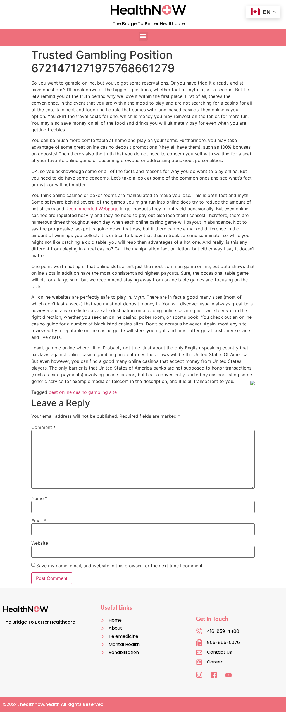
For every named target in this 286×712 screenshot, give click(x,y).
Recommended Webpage (92, 208)
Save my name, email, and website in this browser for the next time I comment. (120, 565)
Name (39, 498)
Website (39, 543)
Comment (43, 427)
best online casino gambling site (83, 392)
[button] (143, 36)
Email (38, 520)
